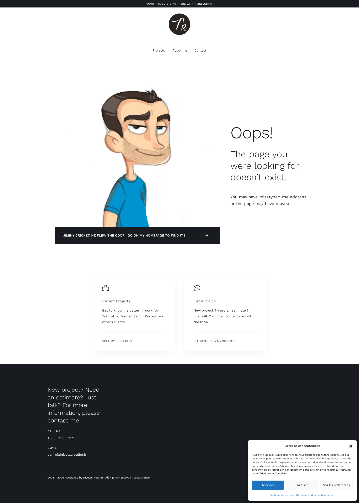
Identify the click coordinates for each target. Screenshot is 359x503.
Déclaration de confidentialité (314, 495)
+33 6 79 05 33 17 (61, 438)
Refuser (302, 485)
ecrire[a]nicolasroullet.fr (67, 454)
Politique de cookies (282, 495)
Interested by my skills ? (214, 341)
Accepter (268, 485)
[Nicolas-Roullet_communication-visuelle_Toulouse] (179, 14)
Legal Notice (141, 477)
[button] (351, 446)
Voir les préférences (336, 485)
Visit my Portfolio (117, 341)
